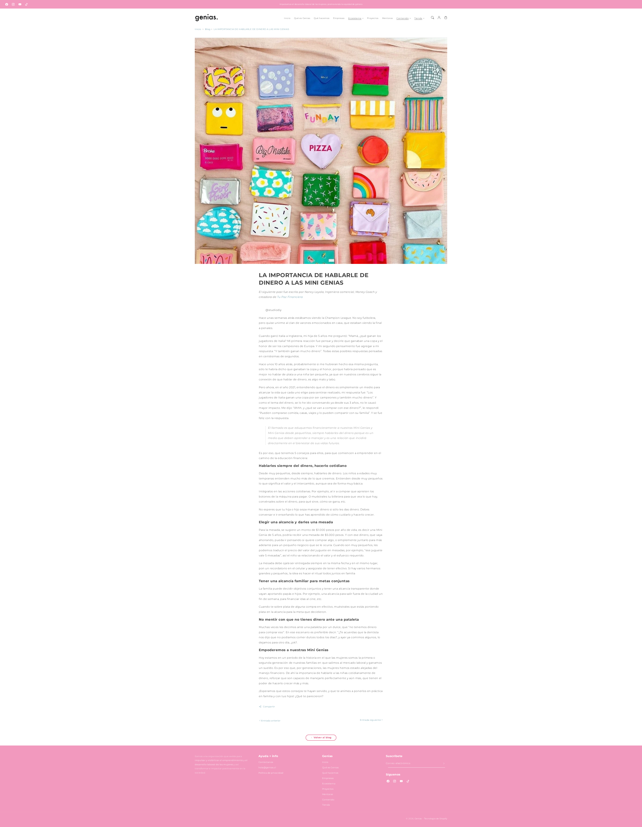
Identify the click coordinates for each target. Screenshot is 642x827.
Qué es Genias (330, 767)
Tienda (418, 18)
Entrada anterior (270, 720)
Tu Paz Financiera (290, 297)
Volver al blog (323, 737)
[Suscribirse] (444, 763)
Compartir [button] (269, 706)
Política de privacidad (270, 772)
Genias (418, 818)
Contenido (402, 18)
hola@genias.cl (267, 767)
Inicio (198, 29)
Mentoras (327, 794)
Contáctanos (265, 762)
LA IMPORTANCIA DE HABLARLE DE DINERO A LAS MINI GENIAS (251, 29)
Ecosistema (354, 18)
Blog (207, 29)
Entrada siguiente (371, 720)
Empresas (328, 778)
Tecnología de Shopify (435, 818)
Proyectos (328, 789)
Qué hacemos (330, 772)
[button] (432, 17)
